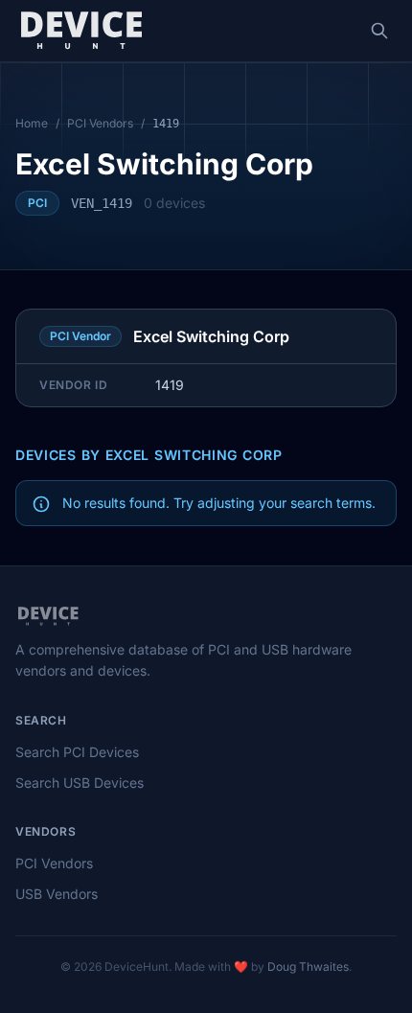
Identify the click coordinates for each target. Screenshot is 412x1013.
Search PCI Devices (77, 752)
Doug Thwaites (308, 966)
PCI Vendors (100, 123)
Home (31, 123)
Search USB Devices (79, 782)
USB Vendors (56, 894)
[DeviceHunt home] (81, 31)
